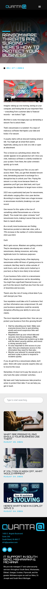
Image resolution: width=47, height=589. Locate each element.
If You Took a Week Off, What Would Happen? (23, 472)
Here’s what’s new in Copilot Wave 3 (23, 507)
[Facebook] (4, 549)
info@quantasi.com (10, 542)
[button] (39, 6)
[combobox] (23, 400)
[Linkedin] (9, 549)
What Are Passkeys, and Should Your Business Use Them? (22, 436)
